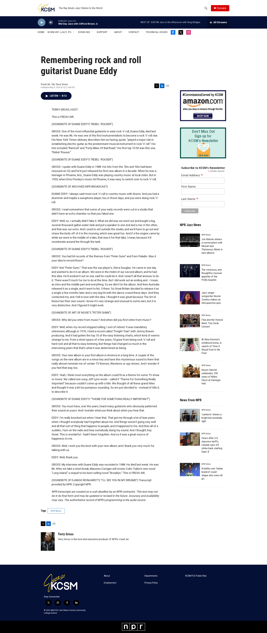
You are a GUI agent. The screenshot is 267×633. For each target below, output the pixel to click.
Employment (110, 583)
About (118, 32)
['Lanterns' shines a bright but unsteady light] (190, 415)
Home (41, 32)
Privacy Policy (151, 583)
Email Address (192, 175)
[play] (41, 22)
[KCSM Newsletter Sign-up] (203, 143)
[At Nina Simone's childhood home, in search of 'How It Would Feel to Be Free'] (190, 344)
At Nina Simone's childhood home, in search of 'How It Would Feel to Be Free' (211, 346)
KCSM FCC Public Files (196, 576)
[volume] (50, 22)
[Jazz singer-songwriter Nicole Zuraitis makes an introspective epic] (190, 297)
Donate (221, 8)
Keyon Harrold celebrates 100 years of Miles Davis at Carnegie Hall (210, 376)
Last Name (189, 198)
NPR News (206, 234)
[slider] (55, 22)
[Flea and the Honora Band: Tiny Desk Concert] (190, 320)
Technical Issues (157, 32)
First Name (188, 186)
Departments (150, 576)
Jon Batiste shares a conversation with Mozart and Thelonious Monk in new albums (211, 246)
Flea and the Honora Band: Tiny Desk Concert (212, 323)
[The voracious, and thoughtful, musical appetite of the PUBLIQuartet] (190, 270)
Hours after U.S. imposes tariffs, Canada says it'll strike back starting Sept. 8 (211, 445)
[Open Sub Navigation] (74, 32)
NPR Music (56, 511)
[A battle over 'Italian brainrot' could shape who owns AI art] (190, 469)
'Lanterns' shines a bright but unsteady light (211, 418)
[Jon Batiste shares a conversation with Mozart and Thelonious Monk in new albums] (190, 240)
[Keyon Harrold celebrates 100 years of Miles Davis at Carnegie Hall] (190, 371)
